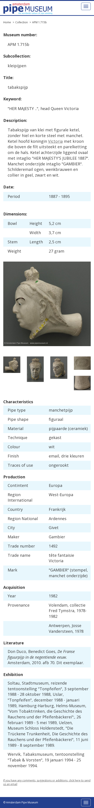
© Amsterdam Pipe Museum (20, 802)
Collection (21, 22)
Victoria (55, 141)
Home (7, 22)
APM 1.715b (39, 22)
